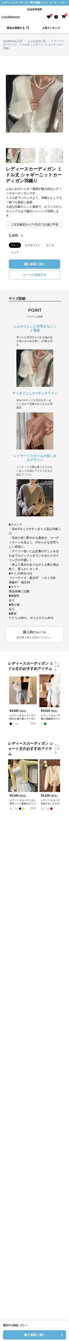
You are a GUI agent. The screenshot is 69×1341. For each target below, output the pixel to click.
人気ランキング (51, 27)
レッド (15, 252)
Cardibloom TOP (12, 40)
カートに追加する (34, 274)
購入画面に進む (34, 264)
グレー (15, 245)
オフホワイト (32, 245)
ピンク (50, 245)
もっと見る (56, 666)
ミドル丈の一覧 (37, 40)
